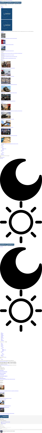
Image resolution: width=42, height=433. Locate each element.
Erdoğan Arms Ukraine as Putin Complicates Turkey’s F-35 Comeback (5, 398)
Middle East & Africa (7, 407)
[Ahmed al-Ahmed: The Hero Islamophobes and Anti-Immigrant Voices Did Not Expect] (6, 83)
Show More (3, 157)
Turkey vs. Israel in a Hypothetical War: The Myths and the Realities (7, 44)
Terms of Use (11, 0)
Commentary (1, 392)
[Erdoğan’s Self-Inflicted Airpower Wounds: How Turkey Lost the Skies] (6, 75)
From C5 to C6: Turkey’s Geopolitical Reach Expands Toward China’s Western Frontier (9, 56)
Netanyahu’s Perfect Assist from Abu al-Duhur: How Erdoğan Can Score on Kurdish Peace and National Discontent (11, 53)
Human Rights (3, 407)
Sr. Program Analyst (2, 374)
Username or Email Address (2, 427)
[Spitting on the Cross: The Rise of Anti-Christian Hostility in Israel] (6, 126)
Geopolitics (3, 392)
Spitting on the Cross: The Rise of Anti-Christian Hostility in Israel (7, 127)
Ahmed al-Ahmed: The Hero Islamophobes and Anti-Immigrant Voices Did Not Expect (9, 84)
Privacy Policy (7, 0)
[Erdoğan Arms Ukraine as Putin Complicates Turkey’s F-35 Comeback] (6, 118)
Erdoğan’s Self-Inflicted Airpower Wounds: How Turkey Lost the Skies (7, 76)
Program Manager (2, 370)
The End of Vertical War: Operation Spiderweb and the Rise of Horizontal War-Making (9, 38)
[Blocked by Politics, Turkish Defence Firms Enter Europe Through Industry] (6, 67)
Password (1, 428)
